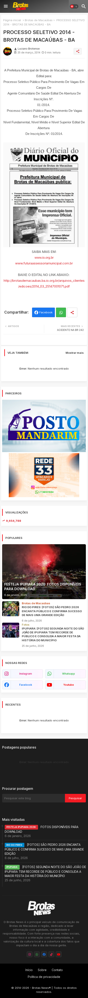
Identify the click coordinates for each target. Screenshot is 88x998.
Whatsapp (61, 312)
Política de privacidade (44, 977)
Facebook (46, 312)
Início (29, 970)
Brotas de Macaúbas (39, 20)
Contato (57, 970)
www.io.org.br (44, 257)
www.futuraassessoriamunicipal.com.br (44, 263)
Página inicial (12, 20)
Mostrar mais (75, 352)
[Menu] (6, 6)
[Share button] (72, 312)
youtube (68, 684)
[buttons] (29, 954)
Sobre (42, 970)
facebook (25, 684)
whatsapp (68, 673)
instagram (25, 673)
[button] (74, 6)
